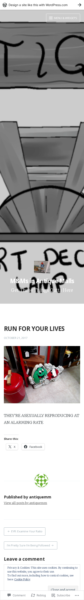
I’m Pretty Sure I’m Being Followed (28, 545)
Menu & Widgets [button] (65, 18)
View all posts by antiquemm (25, 503)
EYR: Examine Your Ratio (26, 531)
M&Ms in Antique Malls (42, 281)
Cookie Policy (22, 579)
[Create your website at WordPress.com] (42, 5)
